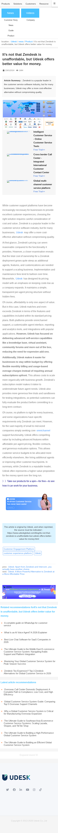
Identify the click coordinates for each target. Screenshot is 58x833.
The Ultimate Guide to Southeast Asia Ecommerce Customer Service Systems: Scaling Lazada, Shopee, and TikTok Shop (28, 723)
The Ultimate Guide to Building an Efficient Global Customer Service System (28, 743)
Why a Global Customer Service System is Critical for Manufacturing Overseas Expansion (28, 712)
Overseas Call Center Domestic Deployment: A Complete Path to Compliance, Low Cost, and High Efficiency (28, 692)
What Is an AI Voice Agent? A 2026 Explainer (25, 632)
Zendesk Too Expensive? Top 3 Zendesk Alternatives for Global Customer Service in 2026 (27, 672)
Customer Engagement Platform (19, 549)
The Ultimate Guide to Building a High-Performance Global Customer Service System (29, 734)
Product (29, 41)
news (21, 41)
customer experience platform (18, 553)
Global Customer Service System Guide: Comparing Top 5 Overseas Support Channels (29, 702)
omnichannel (43, 430)
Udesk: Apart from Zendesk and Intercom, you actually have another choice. (27, 568)
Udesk (14, 41)
